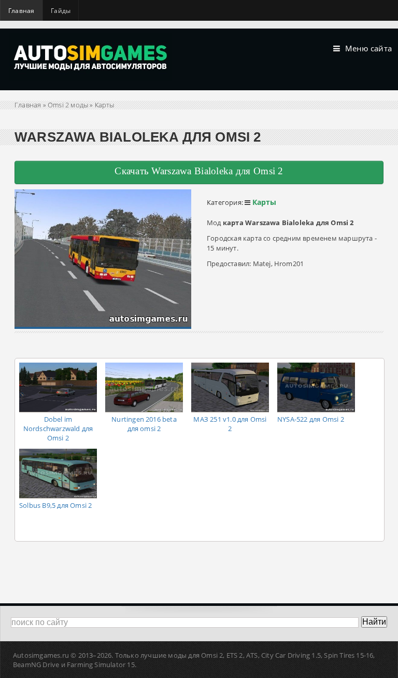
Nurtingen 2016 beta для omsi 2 (144, 423)
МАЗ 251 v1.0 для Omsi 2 (229, 423)
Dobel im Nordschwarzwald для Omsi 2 (58, 428)
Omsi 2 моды (68, 104)
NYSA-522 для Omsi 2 (310, 419)
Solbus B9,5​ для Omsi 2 (55, 505)
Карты (105, 104)
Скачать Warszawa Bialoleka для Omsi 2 (199, 170)
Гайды (60, 10)
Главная (21, 10)
